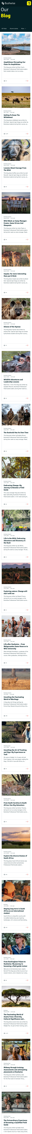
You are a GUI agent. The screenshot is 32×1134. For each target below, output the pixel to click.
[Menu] (29, 3)
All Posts (4, 28)
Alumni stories (14, 28)
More (22, 28)
